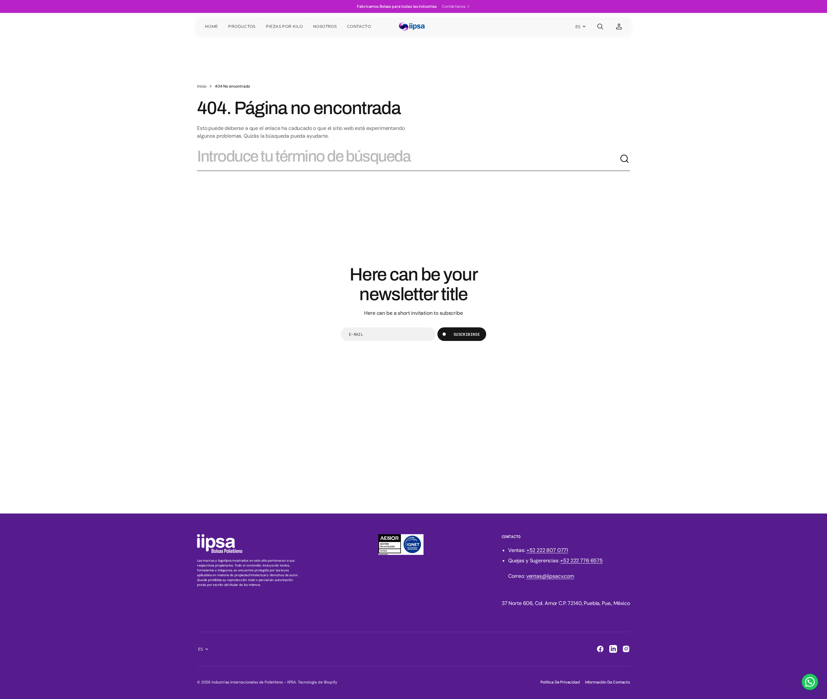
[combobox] (408, 159)
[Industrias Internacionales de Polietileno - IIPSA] (413, 26)
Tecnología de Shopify (317, 682)
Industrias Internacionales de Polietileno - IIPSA (254, 682)
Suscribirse (467, 334)
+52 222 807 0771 (547, 550)
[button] (600, 26)
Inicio (201, 86)
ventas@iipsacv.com (550, 576)
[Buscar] (625, 159)
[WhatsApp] (810, 682)
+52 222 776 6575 (581, 560)
